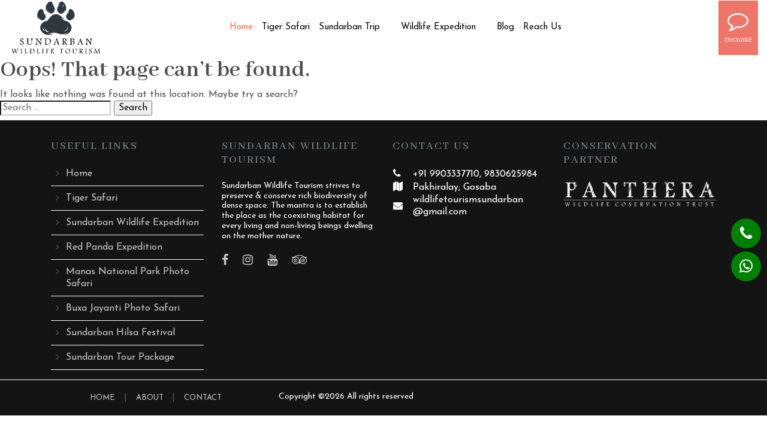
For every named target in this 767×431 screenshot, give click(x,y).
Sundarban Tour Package (120, 357)
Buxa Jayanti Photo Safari (123, 308)
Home (241, 27)
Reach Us (542, 27)
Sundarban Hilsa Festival (120, 333)
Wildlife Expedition (438, 27)
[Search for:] (55, 108)
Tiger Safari (286, 27)
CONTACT (203, 398)
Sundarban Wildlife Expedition (132, 222)
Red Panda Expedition (114, 247)
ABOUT (151, 398)
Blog (505, 27)
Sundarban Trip (349, 27)
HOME (102, 398)
